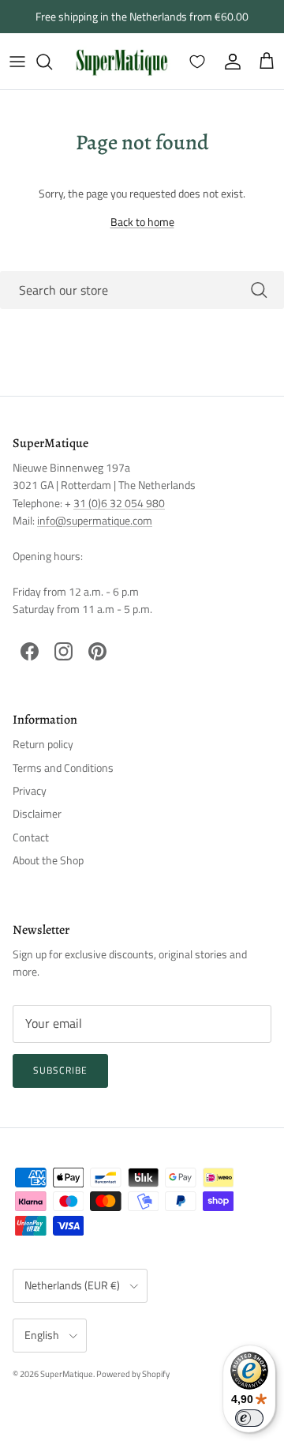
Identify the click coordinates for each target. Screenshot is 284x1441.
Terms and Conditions (63, 767)
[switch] (249, 1418)
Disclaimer (37, 813)
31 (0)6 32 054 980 (119, 503)
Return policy (43, 744)
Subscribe (60, 1070)
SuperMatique (66, 1374)
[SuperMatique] (121, 61)
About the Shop (48, 860)
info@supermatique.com (94, 520)
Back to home (142, 221)
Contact (31, 837)
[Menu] (17, 61)
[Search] (52, 61)
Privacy (30, 790)
